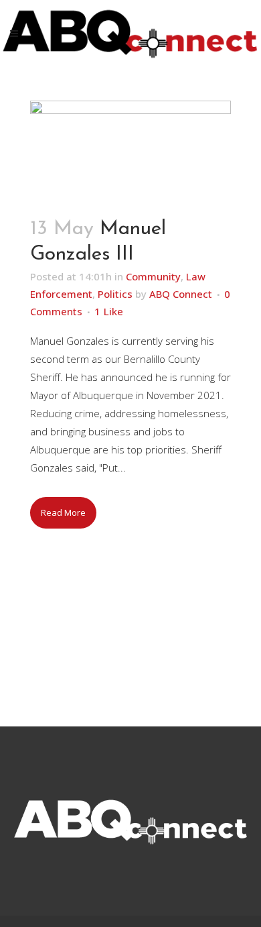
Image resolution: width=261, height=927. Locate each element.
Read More (63, 512)
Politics (115, 294)
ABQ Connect (180, 294)
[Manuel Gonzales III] (130, 151)
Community (153, 276)
